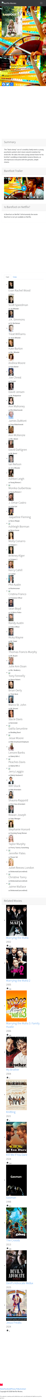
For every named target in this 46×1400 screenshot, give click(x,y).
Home (2, 1389)
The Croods (13, 1240)
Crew (15, 277)
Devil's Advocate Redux (19, 1283)
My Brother (12, 1069)
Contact (23, 1389)
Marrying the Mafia (17, 938)
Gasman (11, 1197)
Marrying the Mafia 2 (18, 980)
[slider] (15, 197)
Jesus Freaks (13, 1322)
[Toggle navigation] (41, 3)
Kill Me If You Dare (16, 1155)
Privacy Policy (15, 1389)
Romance (22, 53)
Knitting (11, 1112)
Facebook (7, 1389)
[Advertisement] (23, 112)
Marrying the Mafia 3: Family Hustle (23, 1025)
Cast (7, 277)
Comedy (10, 53)
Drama (16, 53)
